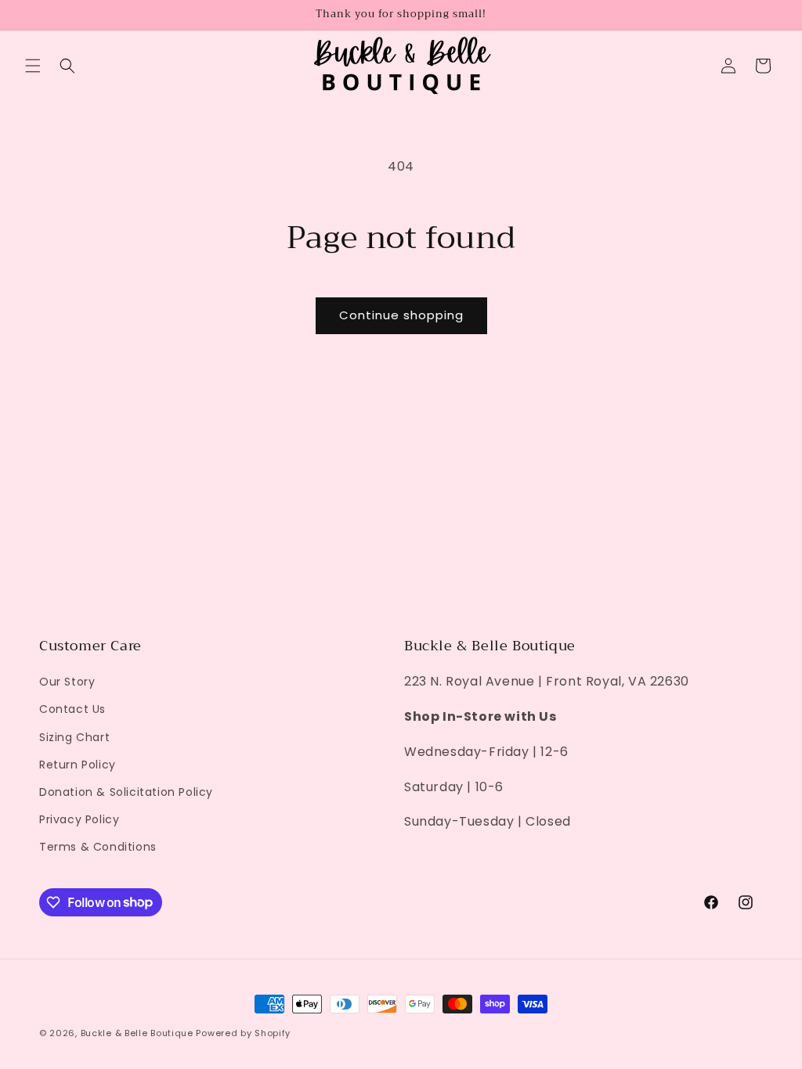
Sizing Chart (74, 737)
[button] (33, 66)
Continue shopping (401, 315)
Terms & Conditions (98, 847)
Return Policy (77, 764)
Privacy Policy (79, 819)
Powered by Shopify (243, 1033)
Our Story (67, 681)
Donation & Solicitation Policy (126, 792)
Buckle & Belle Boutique (137, 1033)
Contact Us (72, 709)
